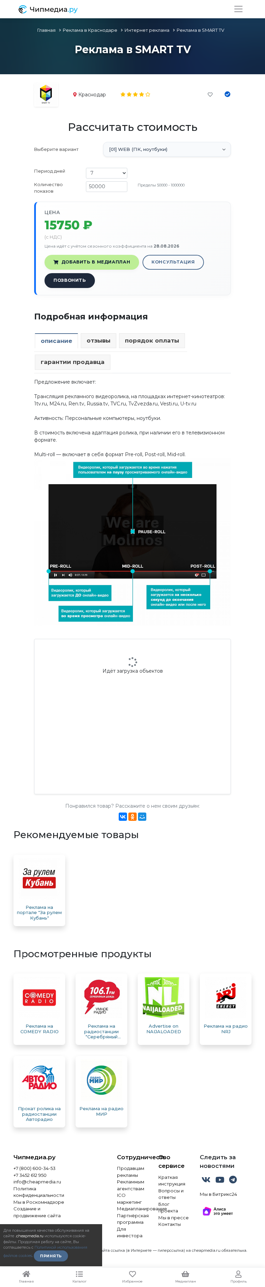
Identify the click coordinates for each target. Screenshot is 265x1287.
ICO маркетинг (129, 1198)
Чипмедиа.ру (34, 1157)
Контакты (169, 1224)
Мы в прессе (173, 1217)
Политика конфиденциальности (38, 1192)
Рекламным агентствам (130, 1185)
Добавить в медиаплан (95, 262)
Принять (51, 1256)
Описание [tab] (56, 340)
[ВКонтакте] (123, 817)
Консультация (173, 262)
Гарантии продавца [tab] (73, 361)
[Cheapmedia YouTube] (220, 1181)
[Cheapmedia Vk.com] (207, 1181)
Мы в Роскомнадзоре (38, 1202)
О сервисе (171, 1162)
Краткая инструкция (171, 1180)
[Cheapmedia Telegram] (232, 1181)
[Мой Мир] (142, 817)
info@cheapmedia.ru (37, 1181)
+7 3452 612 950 (30, 1175)
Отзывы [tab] (98, 340)
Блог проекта (168, 1207)
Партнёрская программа (132, 1219)
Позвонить (69, 280)
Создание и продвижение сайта (37, 1212)
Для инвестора (130, 1232)
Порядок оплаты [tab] (152, 340)
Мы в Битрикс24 (218, 1194)
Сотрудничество (132, 1157)
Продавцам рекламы (130, 1171)
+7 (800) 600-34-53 (34, 1168)
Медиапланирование (132, 1208)
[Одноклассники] (132, 817)
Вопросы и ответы (171, 1194)
